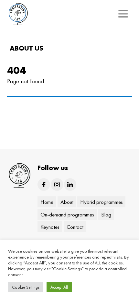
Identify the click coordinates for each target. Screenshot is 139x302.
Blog (106, 214)
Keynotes (49, 226)
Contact (74, 226)
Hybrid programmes (101, 201)
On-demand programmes (67, 214)
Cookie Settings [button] (25, 287)
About (66, 201)
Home (46, 201)
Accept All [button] (59, 287)
